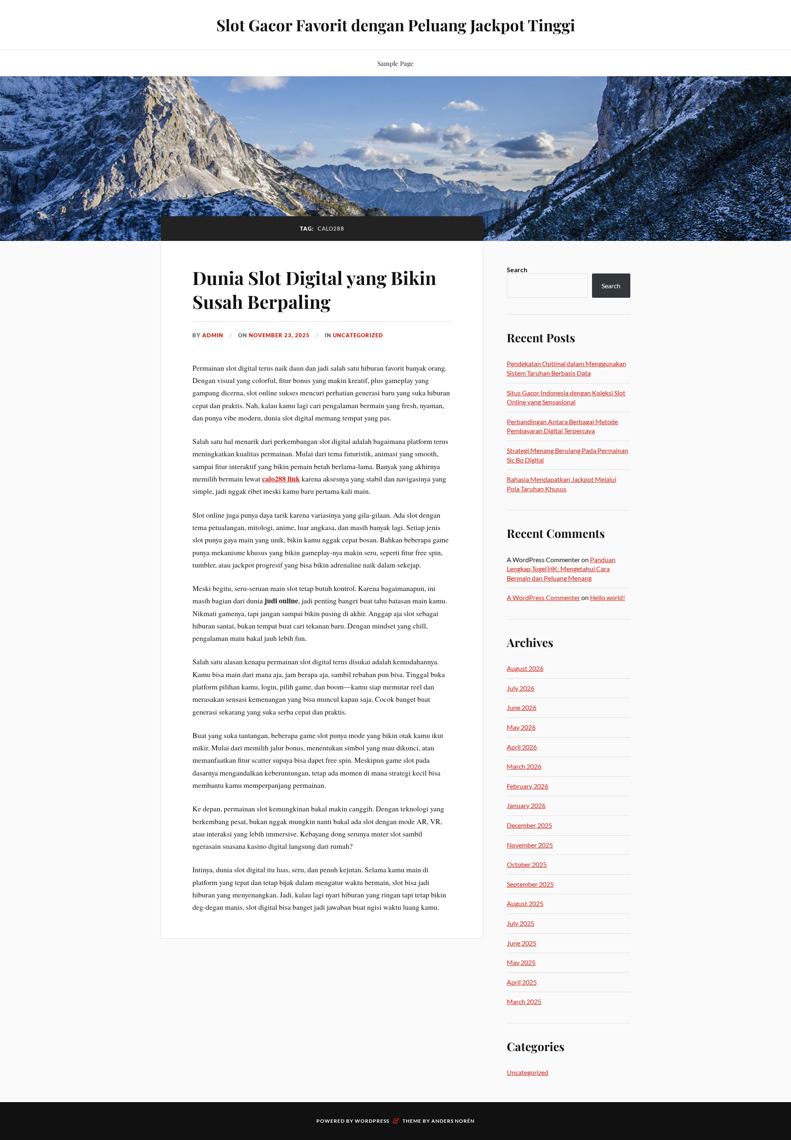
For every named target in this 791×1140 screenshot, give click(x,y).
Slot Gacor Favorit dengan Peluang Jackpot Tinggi (395, 24)
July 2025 (520, 923)
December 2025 (529, 825)
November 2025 (530, 845)
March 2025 (524, 1001)
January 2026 (526, 805)
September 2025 (530, 884)
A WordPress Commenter (543, 597)
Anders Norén (453, 1121)
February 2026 (527, 786)
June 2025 (521, 943)
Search (517, 269)
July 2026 (520, 688)
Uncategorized (358, 335)
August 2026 (525, 668)
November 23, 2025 (279, 335)
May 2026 (521, 727)
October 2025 (527, 864)
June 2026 (521, 707)
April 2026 (522, 747)
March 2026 (524, 766)
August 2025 (525, 903)
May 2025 (521, 962)
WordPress (372, 1121)
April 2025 (522, 982)
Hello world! (607, 597)
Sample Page (395, 63)
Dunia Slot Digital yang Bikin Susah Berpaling (314, 289)
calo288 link (281, 478)
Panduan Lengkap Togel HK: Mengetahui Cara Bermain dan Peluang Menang (561, 569)
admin (212, 335)
